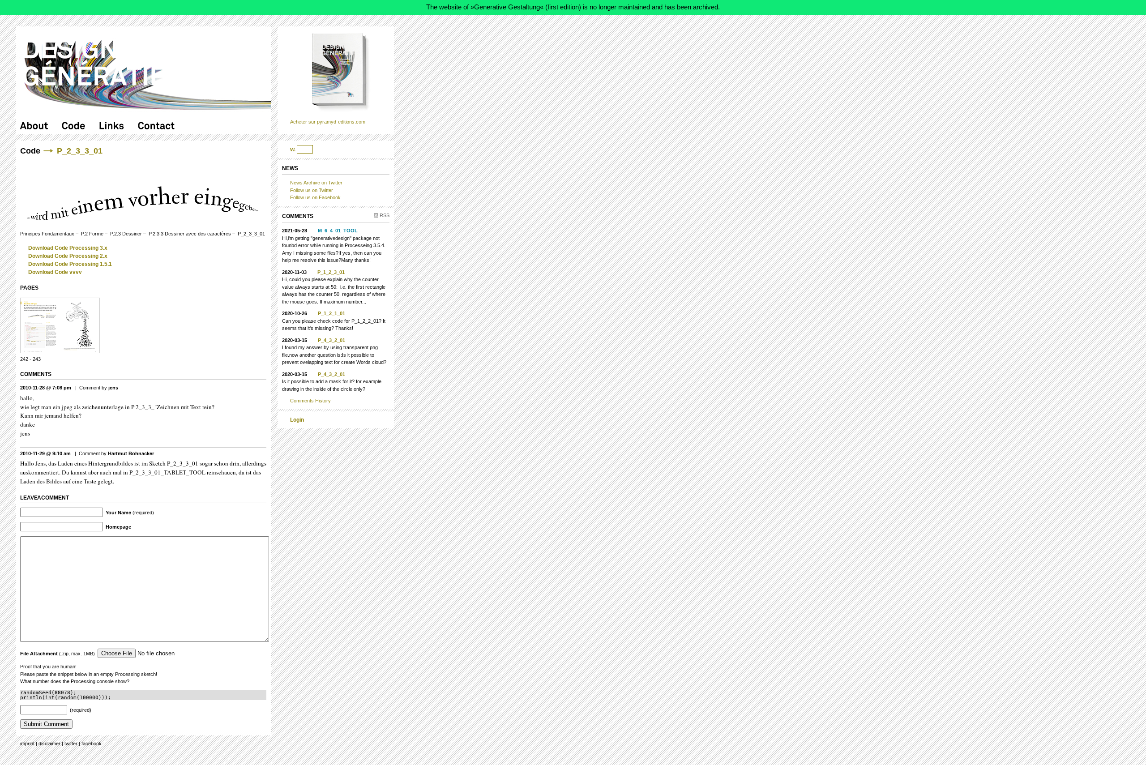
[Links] (111, 125)
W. (292, 149)
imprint (27, 743)
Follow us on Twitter (311, 190)
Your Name (118, 512)
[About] (34, 125)
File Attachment (39, 653)
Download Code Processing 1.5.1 (70, 264)
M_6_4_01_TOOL (338, 230)
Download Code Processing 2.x (67, 256)
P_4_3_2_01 (331, 340)
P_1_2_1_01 (331, 313)
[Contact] (156, 125)
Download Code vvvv (55, 272)
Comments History (310, 400)
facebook (91, 743)
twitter (70, 743)
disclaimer (49, 743)
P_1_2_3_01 (331, 272)
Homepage (118, 527)
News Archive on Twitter (316, 182)
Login (297, 420)
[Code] (74, 125)
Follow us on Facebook (315, 197)
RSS (384, 215)
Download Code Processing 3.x (67, 248)
